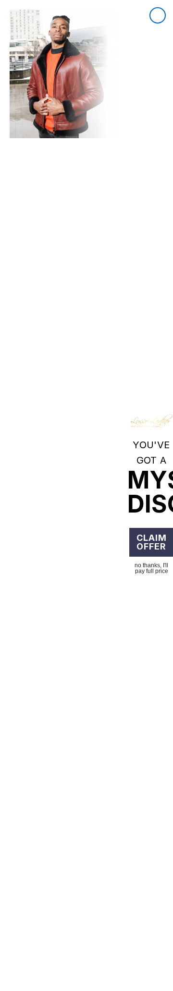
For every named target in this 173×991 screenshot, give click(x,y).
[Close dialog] (157, 15)
